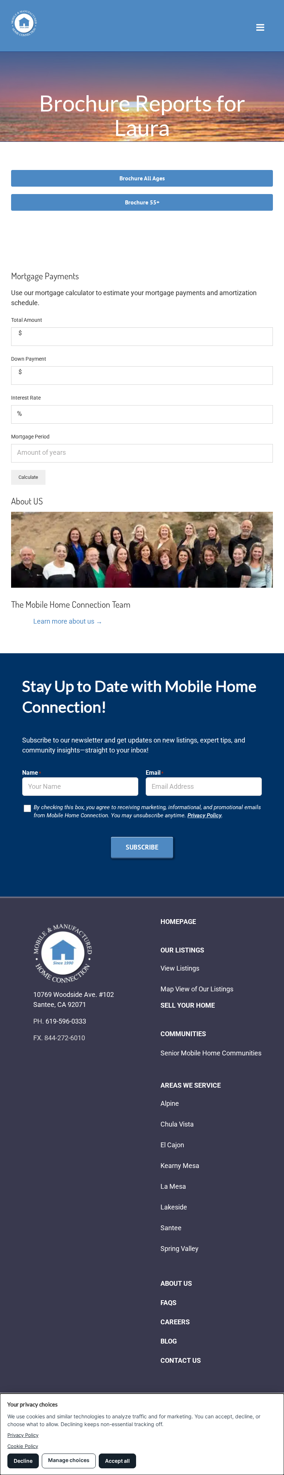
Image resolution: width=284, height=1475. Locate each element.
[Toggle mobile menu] (261, 27)
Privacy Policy (204, 815)
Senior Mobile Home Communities (210, 1053)
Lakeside (173, 1207)
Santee (171, 1228)
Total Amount (26, 320)
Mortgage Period (30, 437)
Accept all (117, 1461)
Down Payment (28, 359)
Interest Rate (26, 398)
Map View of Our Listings (196, 989)
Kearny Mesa (179, 1165)
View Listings (179, 968)
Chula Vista (177, 1124)
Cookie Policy (22, 1446)
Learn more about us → (67, 621)
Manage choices (68, 1460)
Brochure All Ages (142, 178)
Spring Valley (179, 1248)
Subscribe (142, 847)
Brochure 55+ (142, 202)
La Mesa (173, 1186)
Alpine (169, 1103)
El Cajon (172, 1145)
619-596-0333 (65, 1021)
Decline (23, 1461)
